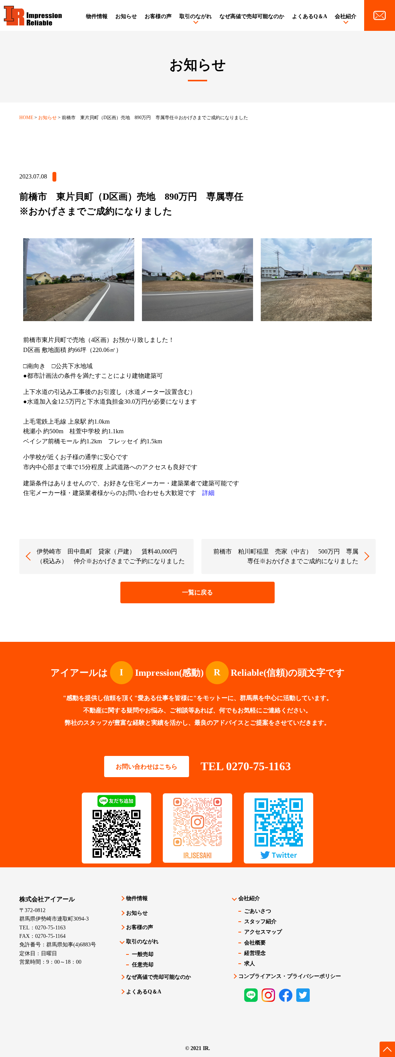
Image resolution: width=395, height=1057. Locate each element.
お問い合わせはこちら (146, 766)
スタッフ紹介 (260, 921)
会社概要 (255, 943)
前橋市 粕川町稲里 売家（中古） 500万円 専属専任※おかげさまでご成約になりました (285, 556)
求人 (249, 963)
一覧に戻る (197, 592)
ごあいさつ (257, 911)
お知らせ (126, 16)
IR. (206, 1048)
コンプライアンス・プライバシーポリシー (289, 976)
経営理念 (255, 953)
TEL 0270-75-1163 (246, 766)
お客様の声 (158, 16)
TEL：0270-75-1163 (42, 928)
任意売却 (143, 965)
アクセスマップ (263, 932)
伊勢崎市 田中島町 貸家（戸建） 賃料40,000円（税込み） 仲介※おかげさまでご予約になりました (111, 556)
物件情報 (97, 16)
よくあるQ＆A (309, 16)
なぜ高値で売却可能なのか (251, 16)
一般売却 (143, 954)
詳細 (208, 493)
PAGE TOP (387, 1049)
